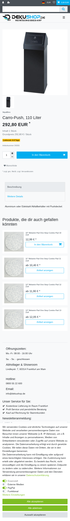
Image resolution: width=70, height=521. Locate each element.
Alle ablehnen (35, 508)
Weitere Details (15, 196)
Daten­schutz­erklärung (37, 475)
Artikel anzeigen (45, 270)
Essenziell (13, 481)
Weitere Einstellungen (13, 494)
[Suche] (63, 9)
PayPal (11, 488)
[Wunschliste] (54, 2)
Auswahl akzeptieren (35, 514)
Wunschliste (11, 166)
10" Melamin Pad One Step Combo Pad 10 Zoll (43, 234)
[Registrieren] (9, 2)
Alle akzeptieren (35, 501)
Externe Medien (16, 484)
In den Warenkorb (41, 155)
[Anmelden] (3, 2)
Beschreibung (14, 187)
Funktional (13, 491)
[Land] (43, 2)
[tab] (35, 187)
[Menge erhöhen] (12, 153)
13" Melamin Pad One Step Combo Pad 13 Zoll (43, 311)
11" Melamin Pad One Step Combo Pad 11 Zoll (43, 260)
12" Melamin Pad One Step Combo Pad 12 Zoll (43, 286)
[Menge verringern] (12, 157)
